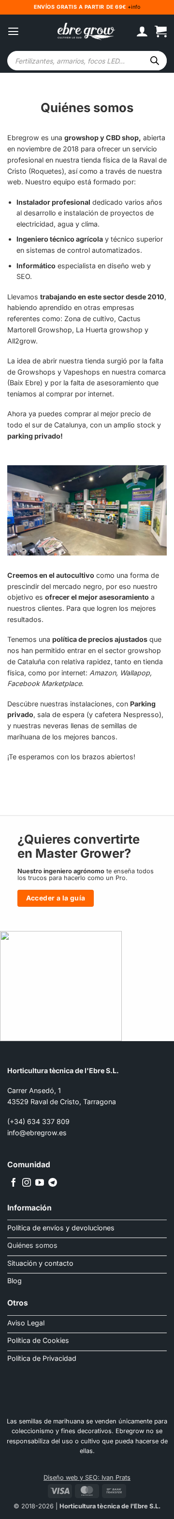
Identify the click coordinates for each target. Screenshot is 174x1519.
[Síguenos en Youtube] (39, 1183)
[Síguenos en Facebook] (13, 1183)
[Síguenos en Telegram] (52, 1183)
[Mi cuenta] (142, 31)
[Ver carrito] (161, 31)
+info (133, 7)
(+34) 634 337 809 (38, 1121)
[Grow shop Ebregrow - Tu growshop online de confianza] (87, 32)
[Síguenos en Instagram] (26, 1183)
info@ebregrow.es (37, 1132)
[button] (13, 31)
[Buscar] (155, 60)
